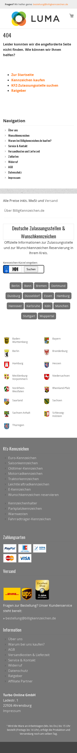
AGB (10, 166)
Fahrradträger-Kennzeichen (29, 519)
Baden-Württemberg (20, 340)
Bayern (56, 338)
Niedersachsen (61, 375)
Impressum (14, 177)
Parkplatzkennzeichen (25, 508)
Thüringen (18, 425)
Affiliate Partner (20, 681)
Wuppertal (47, 316)
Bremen (41, 286)
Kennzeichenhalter (22, 503)
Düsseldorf (32, 296)
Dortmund (58, 286)
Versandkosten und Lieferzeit (24, 151)
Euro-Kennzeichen (22, 458)
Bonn (27, 286)
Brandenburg (60, 351)
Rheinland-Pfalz (61, 388)
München (61, 306)
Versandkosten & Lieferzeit (29, 655)
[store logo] (36, 19)
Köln (48, 306)
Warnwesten (18, 514)
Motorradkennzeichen (25, 473)
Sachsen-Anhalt (21, 412)
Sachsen (57, 400)
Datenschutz (15, 172)
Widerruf (13, 161)
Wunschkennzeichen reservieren (33, 494)
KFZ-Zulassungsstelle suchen (34, 85)
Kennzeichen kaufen (28, 80)
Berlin (15, 286)
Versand (51, 200)
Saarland (17, 400)
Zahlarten (13, 156)
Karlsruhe (33, 306)
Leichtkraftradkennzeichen (28, 484)
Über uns (13, 130)
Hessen (56, 363)
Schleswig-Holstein (58, 414)
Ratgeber (18, 90)
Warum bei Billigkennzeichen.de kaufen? (30, 140)
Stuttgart (29, 316)
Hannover (15, 306)
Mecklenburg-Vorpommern (20, 377)
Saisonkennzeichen (23, 463)
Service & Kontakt (18, 145)
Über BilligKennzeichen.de (24, 210)
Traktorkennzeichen (23, 479)
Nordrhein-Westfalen (18, 389)
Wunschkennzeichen (18, 135)
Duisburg (13, 296)
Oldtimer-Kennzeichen (25, 468)
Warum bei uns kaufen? (26, 644)
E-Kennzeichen (19, 489)
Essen (48, 296)
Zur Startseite (22, 74)
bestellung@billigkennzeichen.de (50, 4)
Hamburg (63, 296)
